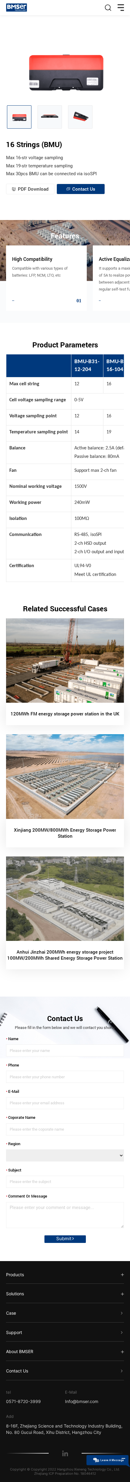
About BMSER (19, 1351)
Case (11, 1313)
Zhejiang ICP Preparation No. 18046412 (65, 1473)
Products (15, 1274)
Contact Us (17, 1370)
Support (14, 1332)
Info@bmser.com (81, 1401)
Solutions (15, 1293)
